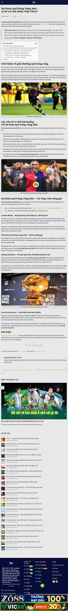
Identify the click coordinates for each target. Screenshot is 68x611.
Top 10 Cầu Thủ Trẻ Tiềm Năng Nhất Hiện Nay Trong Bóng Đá (23, 476)
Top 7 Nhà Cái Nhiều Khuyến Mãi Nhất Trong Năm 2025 (22, 465)
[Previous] (3, 403)
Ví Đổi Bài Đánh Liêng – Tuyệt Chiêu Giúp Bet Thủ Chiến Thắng (24, 514)
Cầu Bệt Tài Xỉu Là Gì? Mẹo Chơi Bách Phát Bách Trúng (21, 482)
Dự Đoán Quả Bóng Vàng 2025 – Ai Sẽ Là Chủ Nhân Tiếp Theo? (24, 487)
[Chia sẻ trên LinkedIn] (41, 345)
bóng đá (36, 351)
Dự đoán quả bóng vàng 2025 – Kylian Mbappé (17, 53)
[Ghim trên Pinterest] (38, 345)
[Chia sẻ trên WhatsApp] (26, 345)
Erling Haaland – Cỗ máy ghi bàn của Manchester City (18, 55)
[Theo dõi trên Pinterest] (56, 581)
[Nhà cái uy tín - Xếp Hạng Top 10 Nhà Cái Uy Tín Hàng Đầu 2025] (34, 2)
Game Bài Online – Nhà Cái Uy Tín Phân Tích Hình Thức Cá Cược (24, 525)
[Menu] (2, 2)
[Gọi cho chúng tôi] (53, 581)
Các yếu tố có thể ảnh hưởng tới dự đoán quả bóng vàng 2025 (20, 48)
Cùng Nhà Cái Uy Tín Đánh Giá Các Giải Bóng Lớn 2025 (21, 493)
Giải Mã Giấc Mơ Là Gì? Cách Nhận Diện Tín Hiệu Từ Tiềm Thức (24, 509)
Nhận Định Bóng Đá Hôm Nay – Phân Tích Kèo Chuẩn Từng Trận (24, 547)
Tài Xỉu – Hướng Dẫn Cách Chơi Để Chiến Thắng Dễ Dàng (22, 438)
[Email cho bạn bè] (35, 345)
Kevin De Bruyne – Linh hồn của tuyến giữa (16, 57)
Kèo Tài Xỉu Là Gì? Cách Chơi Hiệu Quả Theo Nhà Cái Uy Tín (23, 542)
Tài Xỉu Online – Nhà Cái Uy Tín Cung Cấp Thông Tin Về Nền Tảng (24, 531)
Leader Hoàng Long (21, 16)
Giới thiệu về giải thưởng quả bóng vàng (13, 46)
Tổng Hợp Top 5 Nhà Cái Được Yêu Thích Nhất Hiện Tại (22, 449)
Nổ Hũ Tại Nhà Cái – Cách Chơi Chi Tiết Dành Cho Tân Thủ (22, 444)
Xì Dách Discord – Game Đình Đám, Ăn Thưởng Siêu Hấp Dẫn (23, 520)
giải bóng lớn (42, 351)
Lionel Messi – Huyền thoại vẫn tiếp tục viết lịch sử (18, 52)
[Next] (64, 403)
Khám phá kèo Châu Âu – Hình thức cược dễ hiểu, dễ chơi (22, 498)
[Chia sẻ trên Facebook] (29, 345)
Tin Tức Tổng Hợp (22, 351)
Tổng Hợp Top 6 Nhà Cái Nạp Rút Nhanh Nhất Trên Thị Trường (23, 460)
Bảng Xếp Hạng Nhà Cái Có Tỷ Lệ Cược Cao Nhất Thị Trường (23, 455)
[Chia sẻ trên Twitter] (32, 345)
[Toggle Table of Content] (35, 43)
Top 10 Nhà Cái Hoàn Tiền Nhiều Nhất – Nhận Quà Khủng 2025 (24, 471)
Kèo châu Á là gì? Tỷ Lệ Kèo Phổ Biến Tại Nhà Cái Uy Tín (22, 421)
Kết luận (5, 59)
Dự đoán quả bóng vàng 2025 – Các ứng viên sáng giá (18, 50)
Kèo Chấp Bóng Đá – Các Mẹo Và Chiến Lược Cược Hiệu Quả (23, 503)
